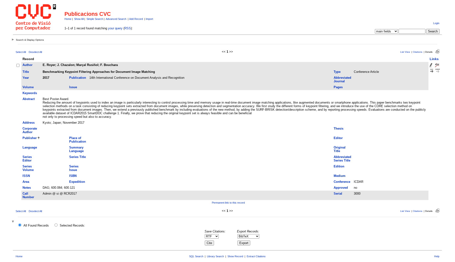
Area (26, 181)
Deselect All (35, 52)
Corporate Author (30, 130)
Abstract (29, 99)
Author (27, 65)
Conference (342, 181)
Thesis (338, 128)
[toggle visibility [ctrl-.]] (13, 222)
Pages (338, 87)
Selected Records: (72, 225)
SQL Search (196, 256)
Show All (79, 18)
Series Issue (73, 168)
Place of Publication (77, 139)
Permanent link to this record (228, 202)
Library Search (215, 256)
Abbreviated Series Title (342, 158)
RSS (127, 28)
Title (26, 72)
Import (149, 18)
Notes (27, 187)
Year (26, 77)
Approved (341, 187)
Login (436, 23)
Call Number (28, 195)
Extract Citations (256, 256)
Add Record (136, 18)
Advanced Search (116, 18)
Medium (340, 176)
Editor (338, 138)
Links (434, 59)
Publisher (30, 138)
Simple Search (94, 18)
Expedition (77, 181)
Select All (21, 52)
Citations (417, 52)
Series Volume (28, 168)
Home (67, 18)
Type (337, 72)
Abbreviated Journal (342, 79)
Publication (77, 77)
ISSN (26, 176)
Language (30, 147)
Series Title (77, 157)
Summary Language (76, 149)
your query (115, 28)
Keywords (30, 93)
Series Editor (27, 158)
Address (29, 122)
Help (436, 256)
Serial (338, 193)
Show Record (235, 256)
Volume (28, 87)
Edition (339, 166)
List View (405, 52)
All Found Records (36, 225)
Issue (73, 87)
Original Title (340, 149)
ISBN (73, 176)
